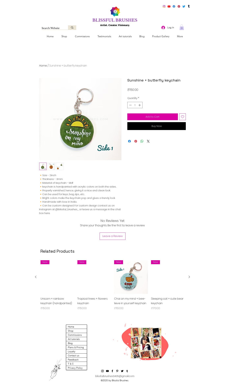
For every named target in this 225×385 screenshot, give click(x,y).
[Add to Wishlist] (182, 116)
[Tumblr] (188, 6)
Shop (70, 330)
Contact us (73, 355)
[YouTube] (169, 6)
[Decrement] (130, 105)
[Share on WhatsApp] (142, 141)
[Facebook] (174, 6)
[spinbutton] (135, 105)
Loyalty (71, 351)
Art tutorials (74, 339)
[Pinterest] (179, 6)
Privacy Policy (75, 367)
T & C (71, 363)
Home (43, 65)
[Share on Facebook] (129, 141)
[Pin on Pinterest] (136, 141)
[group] (112, 287)
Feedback (73, 359)
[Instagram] (164, 6)
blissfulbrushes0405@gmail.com (114, 376)
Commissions (75, 334)
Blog (70, 343)
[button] (181, 27)
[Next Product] (189, 277)
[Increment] (140, 105)
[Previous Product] (36, 277)
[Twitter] (183, 6)
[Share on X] (148, 141)
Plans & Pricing (76, 347)
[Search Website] (72, 27)
